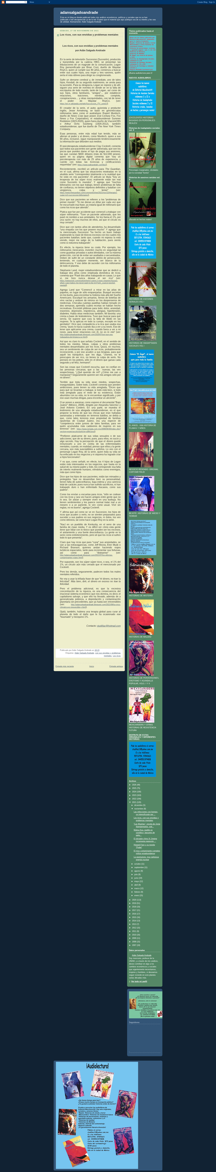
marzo (137, 888)
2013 (134, 924)
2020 (134, 900)
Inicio (91, 666)
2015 (134, 917)
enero (136, 895)
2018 (134, 907)
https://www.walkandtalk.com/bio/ (92, 165)
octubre (137, 864)
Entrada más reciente (65, 666)
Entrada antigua (116, 666)
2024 (134, 792)
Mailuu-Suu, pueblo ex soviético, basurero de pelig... (144, 832)
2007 (134, 945)
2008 (134, 942)
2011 (134, 931)
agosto (137, 871)
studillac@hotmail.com (109, 626)
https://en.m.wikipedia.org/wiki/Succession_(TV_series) (83, 104)
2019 (134, 903)
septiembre (139, 867)
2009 (134, 938)
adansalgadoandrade (79, 12)
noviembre (138, 809)
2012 (134, 928)
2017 (134, 910)
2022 (134, 799)
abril (136, 885)
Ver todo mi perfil (139, 981)
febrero (137, 892)
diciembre (138, 805)
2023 (134, 795)
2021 (134, 802)
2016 (134, 914)
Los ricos (117, 656)
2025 (134, 788)
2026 (134, 785)
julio (136, 874)
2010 (134, 935)
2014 (134, 921)
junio (136, 878)
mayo (136, 881)
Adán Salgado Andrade (84, 653)
